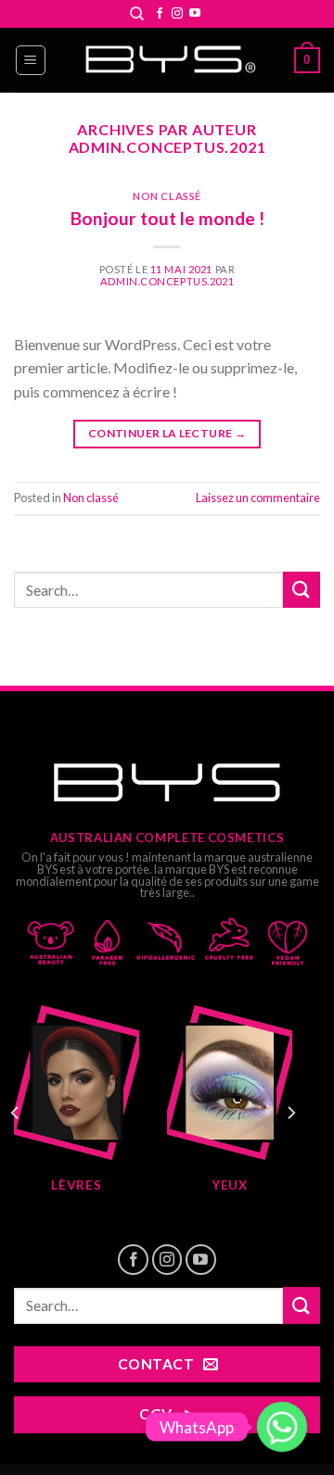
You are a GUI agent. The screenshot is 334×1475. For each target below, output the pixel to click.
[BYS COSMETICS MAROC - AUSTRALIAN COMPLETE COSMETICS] (167, 60)
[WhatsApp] (282, 1427)
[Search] (137, 14)
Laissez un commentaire (258, 497)
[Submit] (301, 590)
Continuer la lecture (167, 433)
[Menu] (31, 60)
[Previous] (15, 1113)
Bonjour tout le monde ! (167, 218)
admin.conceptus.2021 (167, 147)
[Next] (290, 1113)
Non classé (167, 196)
